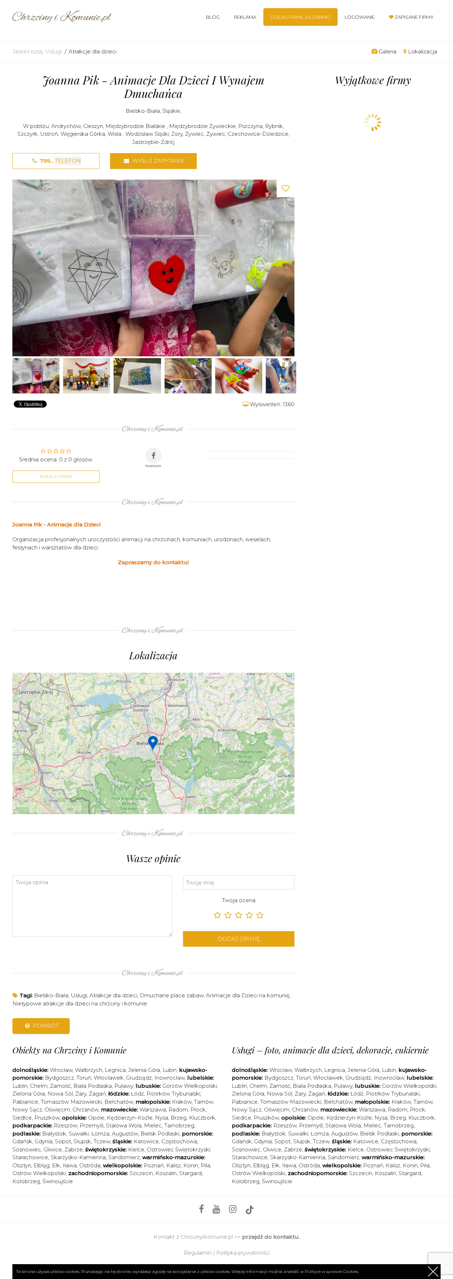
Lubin (169, 1070)
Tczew (101, 1141)
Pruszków (46, 1117)
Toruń (83, 1077)
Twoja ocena (239, 900)
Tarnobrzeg (179, 1125)
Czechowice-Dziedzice (258, 133)
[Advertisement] (141, 593)
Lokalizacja (422, 51)
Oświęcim (57, 1109)
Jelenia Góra (144, 1070)
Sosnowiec (26, 1149)
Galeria (386, 51)
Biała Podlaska (92, 1085)
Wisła (115, 133)
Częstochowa (179, 1141)
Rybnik (274, 126)
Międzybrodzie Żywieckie (202, 126)
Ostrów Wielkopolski (39, 1173)
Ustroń (49, 133)
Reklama (245, 17)
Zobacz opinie (56, 476)
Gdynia (43, 1141)
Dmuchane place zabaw (171, 995)
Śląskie (171, 110)
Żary (80, 1093)
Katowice (146, 1141)
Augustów (125, 1133)
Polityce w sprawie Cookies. (332, 1271)
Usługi (53, 51)
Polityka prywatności (243, 1252)
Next (287, 267)
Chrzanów (85, 1109)
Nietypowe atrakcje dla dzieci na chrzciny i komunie (79, 1003)
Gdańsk (22, 1141)
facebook (153, 465)
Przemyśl (91, 1125)
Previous (19, 267)
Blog (213, 17)
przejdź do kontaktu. (271, 1236)
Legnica (115, 1070)
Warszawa (152, 1109)
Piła (205, 1165)
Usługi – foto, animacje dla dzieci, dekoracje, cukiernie (330, 1050)
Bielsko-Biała (143, 110)
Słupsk (82, 1141)
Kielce (136, 1149)
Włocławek (109, 1077)
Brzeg (179, 1117)
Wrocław (61, 1070)
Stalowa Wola (124, 1125)
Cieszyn (93, 126)
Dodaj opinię (239, 938)
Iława (70, 1165)
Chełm (38, 1085)
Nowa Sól (60, 1093)
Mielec (153, 1125)
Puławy (123, 1085)
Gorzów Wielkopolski (189, 1085)
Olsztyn (21, 1165)
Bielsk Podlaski (160, 1133)
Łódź (137, 1093)
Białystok (54, 1133)
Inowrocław (169, 1077)
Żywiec (194, 133)
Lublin (20, 1085)
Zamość (60, 1085)
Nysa (161, 1117)
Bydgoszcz (59, 1077)
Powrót (45, 1025)
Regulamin (198, 1252)
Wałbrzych (88, 1070)
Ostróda (90, 1165)
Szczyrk (27, 133)
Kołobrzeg (26, 1181)
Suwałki (79, 1133)
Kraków (181, 1101)
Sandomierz (124, 1157)
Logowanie (360, 17)
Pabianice (25, 1101)
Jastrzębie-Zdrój (153, 142)
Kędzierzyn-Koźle (130, 1117)
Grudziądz (139, 1077)
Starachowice (30, 1157)
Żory (177, 133)
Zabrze (73, 1149)
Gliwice (53, 1149)
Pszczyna (250, 126)
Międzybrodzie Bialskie (136, 126)
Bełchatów (118, 1101)
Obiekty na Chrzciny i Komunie (69, 1050)
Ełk (56, 1165)
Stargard (190, 1173)
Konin (190, 1165)
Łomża (100, 1133)
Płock (198, 1109)
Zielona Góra (28, 1093)
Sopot (63, 1141)
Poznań (154, 1165)
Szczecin (141, 1173)
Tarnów (203, 1101)
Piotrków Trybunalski (173, 1093)
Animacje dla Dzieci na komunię (247, 995)
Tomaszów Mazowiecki (71, 1101)
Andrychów (66, 126)
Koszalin (166, 1173)
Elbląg (42, 1165)
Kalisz (173, 1165)
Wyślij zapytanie (158, 160)
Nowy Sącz (27, 1109)
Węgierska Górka (83, 133)
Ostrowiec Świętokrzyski (178, 1149)
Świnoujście (57, 1181)
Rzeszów (65, 1125)
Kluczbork (202, 1117)
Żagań (97, 1093)
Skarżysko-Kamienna (78, 1157)
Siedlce (22, 1117)
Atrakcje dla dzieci (92, 51)
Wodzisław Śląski (147, 133)
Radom (178, 1109)
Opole (96, 1117)
